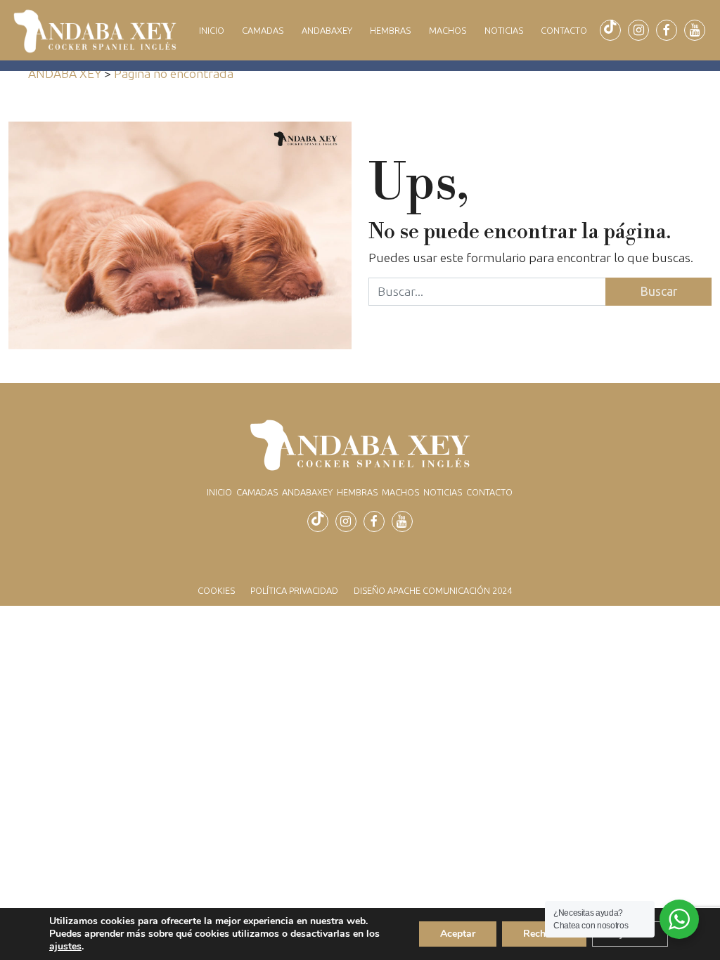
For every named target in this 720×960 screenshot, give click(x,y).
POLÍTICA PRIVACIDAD (294, 590)
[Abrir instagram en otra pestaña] (638, 30)
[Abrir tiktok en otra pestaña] (610, 30)
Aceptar (457, 933)
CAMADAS (262, 30)
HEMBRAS (390, 30)
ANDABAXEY (327, 30)
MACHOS (447, 30)
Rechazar (544, 933)
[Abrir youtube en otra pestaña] (694, 30)
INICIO (211, 30)
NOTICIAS (503, 30)
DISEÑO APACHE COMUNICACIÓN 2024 (433, 590)
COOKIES (216, 590)
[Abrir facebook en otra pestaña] (666, 30)
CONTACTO (564, 30)
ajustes (65, 946)
